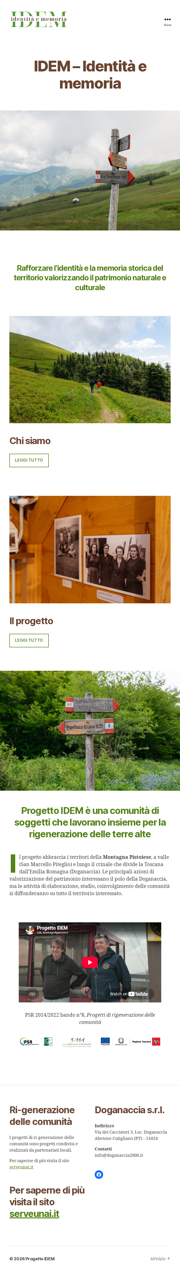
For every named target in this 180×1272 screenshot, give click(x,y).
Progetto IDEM (40, 1258)
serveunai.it (21, 1167)
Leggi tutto (29, 460)
